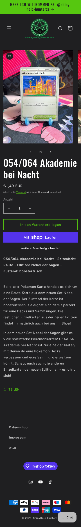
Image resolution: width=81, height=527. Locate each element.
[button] (9, 28)
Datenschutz (19, 427)
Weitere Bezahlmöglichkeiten (41, 248)
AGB (12, 448)
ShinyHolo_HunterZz (46, 518)
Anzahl (8, 199)
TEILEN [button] (14, 389)
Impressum (17, 437)
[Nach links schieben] (31, 152)
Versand (21, 192)
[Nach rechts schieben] (50, 152)
